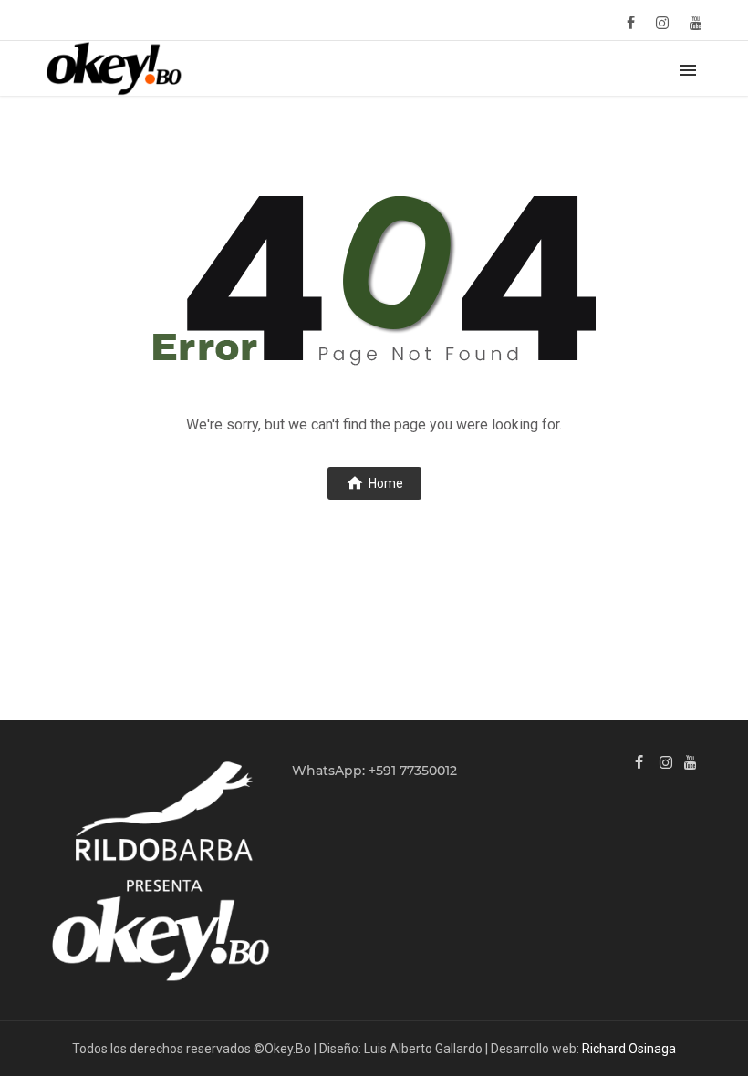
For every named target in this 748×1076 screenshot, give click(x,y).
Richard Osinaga (629, 1048)
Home (386, 483)
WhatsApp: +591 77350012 (374, 770)
